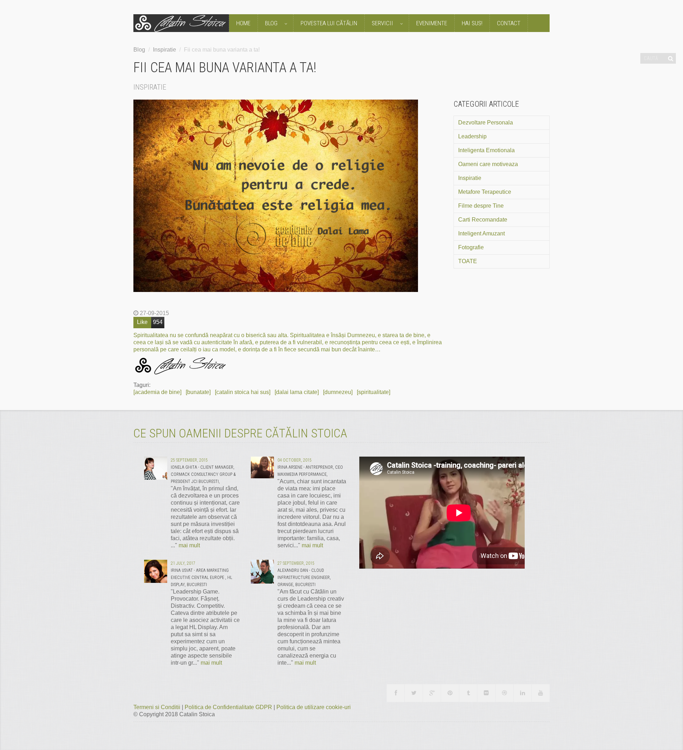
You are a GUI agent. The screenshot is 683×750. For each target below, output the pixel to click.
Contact (508, 23)
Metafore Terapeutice (484, 192)
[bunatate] (198, 392)
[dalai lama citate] (297, 392)
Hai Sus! (472, 23)
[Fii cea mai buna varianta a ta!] (288, 196)
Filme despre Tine (481, 206)
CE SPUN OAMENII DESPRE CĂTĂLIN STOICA (240, 433)
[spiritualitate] (373, 392)
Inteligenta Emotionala (486, 150)
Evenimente (431, 23)
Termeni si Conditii (157, 707)
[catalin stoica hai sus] (242, 392)
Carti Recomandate (482, 220)
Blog (272, 23)
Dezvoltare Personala (485, 122)
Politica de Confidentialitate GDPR (229, 707)
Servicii (383, 23)
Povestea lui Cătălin (329, 23)
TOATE (467, 261)
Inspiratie (164, 50)
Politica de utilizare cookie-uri (313, 707)
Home (243, 23)
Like (142, 322)
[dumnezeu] (338, 392)
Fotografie (471, 247)
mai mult (189, 545)
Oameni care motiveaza (488, 164)
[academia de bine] (157, 392)
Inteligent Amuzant (481, 233)
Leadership (472, 136)
